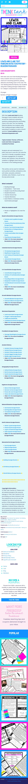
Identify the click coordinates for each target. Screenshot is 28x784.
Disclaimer (6, 554)
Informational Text (11, 518)
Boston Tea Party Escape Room (14, 227)
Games (21, 521)
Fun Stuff (11, 534)
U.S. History (13, 519)
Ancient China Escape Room (13, 352)
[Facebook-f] (2, 2)
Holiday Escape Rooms (10, 460)
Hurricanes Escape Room (12, 408)
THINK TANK (7, 779)
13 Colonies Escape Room (12, 251)
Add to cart (11, 98)
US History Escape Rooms (11, 466)
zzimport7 (9, 522)
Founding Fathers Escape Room (14, 279)
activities (13, 521)
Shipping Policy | (16, 779)
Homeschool (16, 525)
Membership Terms (9, 557)
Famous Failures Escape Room (14, 300)
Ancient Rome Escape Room (13, 350)
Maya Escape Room (11, 447)
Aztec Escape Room (11, 449)
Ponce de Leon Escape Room (13, 392)
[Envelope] (9, 2)
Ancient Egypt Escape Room (13, 354)
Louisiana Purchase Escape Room (15, 320)
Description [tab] (6, 107)
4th (5, 521)
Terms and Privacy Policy (14, 781)
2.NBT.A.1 (10, 532)
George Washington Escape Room (15, 334)
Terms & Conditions (8, 552)
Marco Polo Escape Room (12, 388)
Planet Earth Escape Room (13, 427)
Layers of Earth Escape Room (13, 429)
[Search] (26, 6)
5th (7, 521)
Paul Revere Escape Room (13, 237)
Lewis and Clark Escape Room (14, 314)
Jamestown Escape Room (13, 259)
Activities (6, 534)
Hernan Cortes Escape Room (13, 390)
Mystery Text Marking (20, 518)
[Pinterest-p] (5, 2)
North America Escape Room (13, 372)
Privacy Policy (7, 556)
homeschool (3, 522)
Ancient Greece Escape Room (14, 348)
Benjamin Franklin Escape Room (14, 281)
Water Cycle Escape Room (13, 425)
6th (9, 521)
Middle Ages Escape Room (13, 356)
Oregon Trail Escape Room (13, 316)
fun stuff (17, 521)
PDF (6, 537)
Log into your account (9, 560)
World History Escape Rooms (12, 473)
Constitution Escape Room (13, 273)
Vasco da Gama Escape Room (14, 394)
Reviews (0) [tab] (22, 107)
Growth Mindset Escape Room (14, 298)
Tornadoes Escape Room (12, 412)
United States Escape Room (13, 370)
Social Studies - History (6, 519)
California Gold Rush (11, 318)
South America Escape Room (13, 374)
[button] (24, 2)
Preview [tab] (14, 107)
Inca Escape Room (10, 445)
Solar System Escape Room (13, 431)
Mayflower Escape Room (12, 253)
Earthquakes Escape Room (13, 410)
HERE (9, 239)
